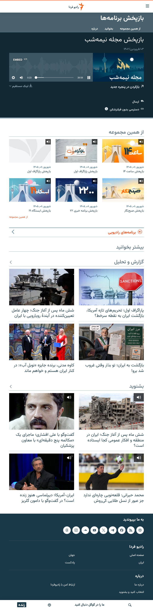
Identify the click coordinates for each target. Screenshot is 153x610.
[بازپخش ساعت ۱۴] (123, 151)
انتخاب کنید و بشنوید (131, 592)
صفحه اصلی (137, 555)
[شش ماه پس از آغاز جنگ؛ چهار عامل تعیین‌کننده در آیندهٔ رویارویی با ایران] (41, 287)
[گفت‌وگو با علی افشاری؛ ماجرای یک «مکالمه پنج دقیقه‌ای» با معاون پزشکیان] (41, 411)
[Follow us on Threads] (67, 530)
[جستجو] (130, 605)
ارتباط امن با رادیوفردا (63, 585)
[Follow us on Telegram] (112, 530)
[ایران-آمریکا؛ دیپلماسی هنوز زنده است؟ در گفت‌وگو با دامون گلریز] (41, 472)
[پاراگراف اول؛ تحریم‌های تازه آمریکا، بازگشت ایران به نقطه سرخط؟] (111, 287)
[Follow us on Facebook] (122, 530)
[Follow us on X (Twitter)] (103, 530)
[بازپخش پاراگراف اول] (76, 151)
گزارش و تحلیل (129, 262)
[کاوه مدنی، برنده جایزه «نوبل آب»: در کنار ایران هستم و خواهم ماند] (41, 342)
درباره (94, 29)
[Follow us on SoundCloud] (85, 530)
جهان (72, 555)
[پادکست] (49, 605)
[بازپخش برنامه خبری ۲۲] (76, 190)
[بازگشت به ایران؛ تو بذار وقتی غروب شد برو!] (111, 342)
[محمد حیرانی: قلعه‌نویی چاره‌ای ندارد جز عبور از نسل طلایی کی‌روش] (111, 472)
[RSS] (131, 530)
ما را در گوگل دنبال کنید (89, 604)
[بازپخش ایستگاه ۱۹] (30, 190)
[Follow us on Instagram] (76, 530)
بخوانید (109, 29)
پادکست (70, 563)
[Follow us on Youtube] (94, 530)
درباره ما (139, 585)
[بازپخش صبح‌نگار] (123, 190)
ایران (141, 563)
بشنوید (136, 387)
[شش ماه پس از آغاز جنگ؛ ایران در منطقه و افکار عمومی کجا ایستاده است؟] (111, 411)
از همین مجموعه (130, 29)
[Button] (138, 103)
